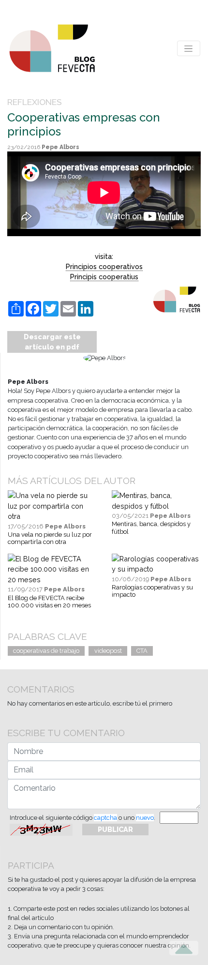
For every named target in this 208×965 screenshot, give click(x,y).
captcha (105, 817)
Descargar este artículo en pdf (52, 341)
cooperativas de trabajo (46, 650)
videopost (108, 650)
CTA (142, 650)
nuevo (145, 817)
